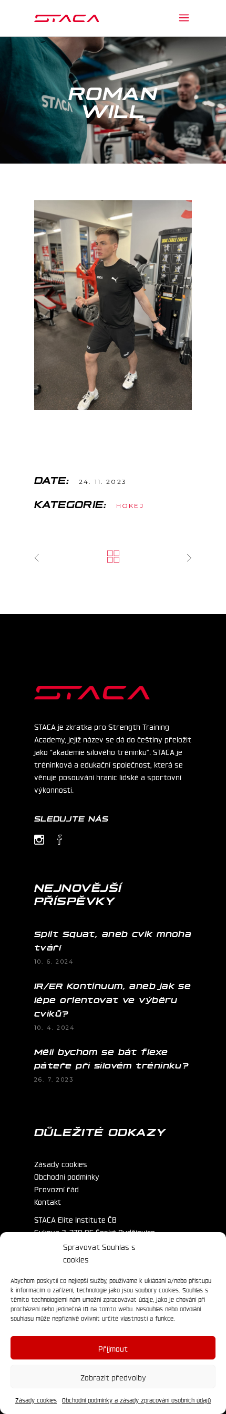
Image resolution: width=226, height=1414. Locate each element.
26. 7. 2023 (54, 1079)
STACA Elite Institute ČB (75, 1219)
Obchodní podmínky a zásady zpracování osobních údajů (136, 1400)
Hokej (130, 506)
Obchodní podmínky (66, 1176)
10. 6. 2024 (54, 961)
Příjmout (113, 1348)
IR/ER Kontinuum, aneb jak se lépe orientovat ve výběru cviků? (112, 999)
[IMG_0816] (113, 305)
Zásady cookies (36, 1400)
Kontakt (47, 1201)
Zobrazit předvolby (113, 1376)
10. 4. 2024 (54, 1027)
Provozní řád (56, 1188)
